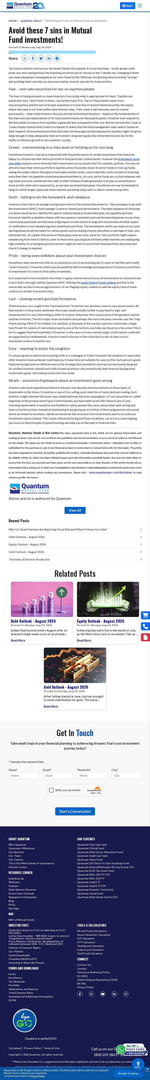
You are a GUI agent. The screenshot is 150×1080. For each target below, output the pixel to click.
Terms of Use (52, 1048)
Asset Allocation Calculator (93, 935)
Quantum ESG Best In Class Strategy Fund (103, 863)
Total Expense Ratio (21, 992)
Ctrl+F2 (137, 1067)
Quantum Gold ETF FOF (91, 886)
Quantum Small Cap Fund (92, 856)
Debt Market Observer (22, 889)
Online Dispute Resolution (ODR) (97, 980)
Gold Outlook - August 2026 (26, 552)
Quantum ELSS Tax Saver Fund (95, 871)
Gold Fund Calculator (90, 953)
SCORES (82, 976)
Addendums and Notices (23, 989)
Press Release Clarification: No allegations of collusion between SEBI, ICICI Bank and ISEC (36, 942)
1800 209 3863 (105, 1055)
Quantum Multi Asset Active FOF (97, 897)
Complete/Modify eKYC (23, 959)
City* (115, 770)
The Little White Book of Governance (31, 863)
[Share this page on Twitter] (41, 58)
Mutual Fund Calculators (92, 931)
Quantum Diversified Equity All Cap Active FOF (105, 867)
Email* (47, 770)
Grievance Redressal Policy (93, 972)
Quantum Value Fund (90, 859)
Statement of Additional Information (31, 996)
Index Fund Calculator (90, 950)
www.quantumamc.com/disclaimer (110, 472)
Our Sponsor (16, 852)
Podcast (14, 886)
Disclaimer (15, 1048)
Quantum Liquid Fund (90, 893)
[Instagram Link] (126, 994)
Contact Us (84, 965)
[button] (140, 5)
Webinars (14, 882)
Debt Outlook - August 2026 (27, 537)
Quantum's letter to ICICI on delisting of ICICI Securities (37, 931)
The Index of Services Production (29, 559)
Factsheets (15, 977)
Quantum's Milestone (22, 848)
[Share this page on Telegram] (57, 58)
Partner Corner (18, 867)
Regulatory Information (23, 897)
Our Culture (16, 859)
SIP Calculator (86, 938)
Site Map (14, 908)
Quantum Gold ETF (88, 882)
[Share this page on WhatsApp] (25, 58)
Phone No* (84, 770)
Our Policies (16, 951)
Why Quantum (17, 844)
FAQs (12, 904)
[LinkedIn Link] (114, 994)
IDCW (12, 1000)
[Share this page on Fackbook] (33, 58)
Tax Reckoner (17, 981)
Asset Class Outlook (21, 893)
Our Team (15, 856)
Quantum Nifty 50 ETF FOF (93, 874)
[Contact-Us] (145, 626)
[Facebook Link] (80, 994)
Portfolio (14, 985)
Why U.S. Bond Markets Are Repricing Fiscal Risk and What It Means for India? (58, 529)
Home (13, 20)
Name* (13, 770)
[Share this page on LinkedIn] (49, 58)
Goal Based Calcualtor (90, 946)
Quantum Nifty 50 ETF (90, 878)
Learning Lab (16, 878)
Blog (11, 901)
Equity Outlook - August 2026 (27, 544)
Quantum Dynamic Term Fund (95, 889)
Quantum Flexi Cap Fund (92, 844)
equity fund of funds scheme (98, 282)
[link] (26, 5)
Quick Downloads (19, 955)
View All (75, 510)
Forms (12, 974)
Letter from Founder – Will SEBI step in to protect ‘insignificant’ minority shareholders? (39, 937)
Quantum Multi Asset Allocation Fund (100, 852)
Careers (82, 968)
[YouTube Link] (103, 994)
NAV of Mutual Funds (21, 920)
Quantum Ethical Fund (90, 848)
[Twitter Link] (91, 994)
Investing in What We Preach (26, 963)
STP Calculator (86, 942)
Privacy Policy (37, 1076)
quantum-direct (31, 20)
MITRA (81, 983)
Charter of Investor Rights (25, 948)
